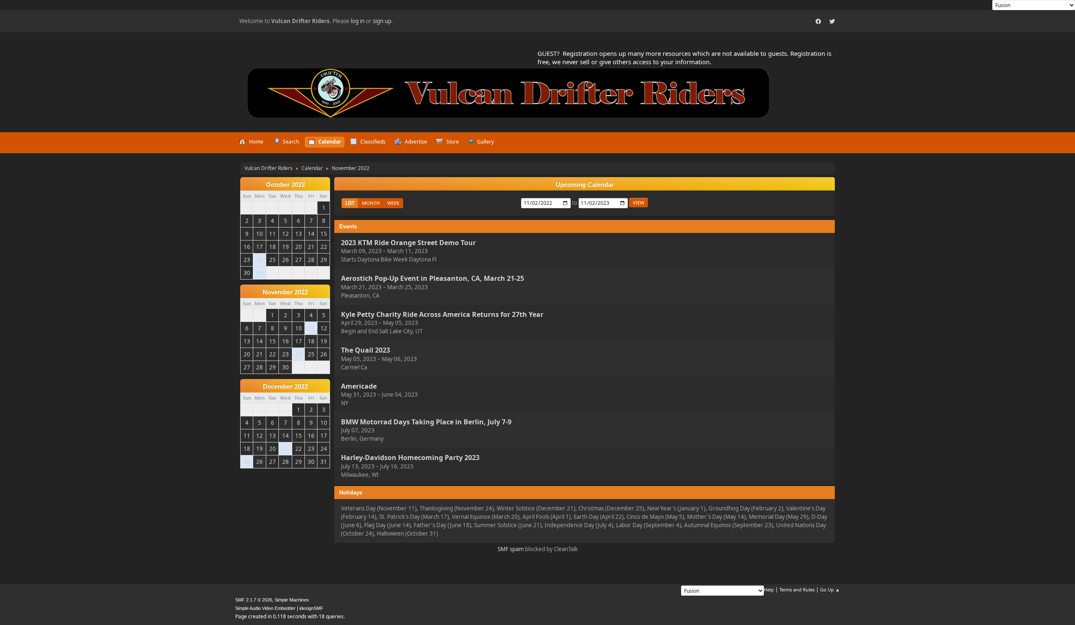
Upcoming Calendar (585, 184)
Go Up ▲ (830, 589)
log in (357, 21)
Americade (359, 386)
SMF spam (511, 549)
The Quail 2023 (365, 350)
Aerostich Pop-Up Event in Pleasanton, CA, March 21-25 (432, 278)
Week (393, 203)
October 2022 (285, 184)
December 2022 (285, 386)
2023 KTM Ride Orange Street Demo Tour (408, 242)
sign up (382, 21)
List (349, 203)
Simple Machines (292, 599)
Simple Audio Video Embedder (265, 608)
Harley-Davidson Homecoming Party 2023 (410, 458)
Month (371, 203)
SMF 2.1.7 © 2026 (253, 599)
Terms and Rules (797, 589)
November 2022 (285, 292)
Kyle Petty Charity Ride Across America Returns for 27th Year (442, 314)
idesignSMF (311, 608)
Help (769, 589)
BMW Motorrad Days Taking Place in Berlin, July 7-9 (426, 421)
